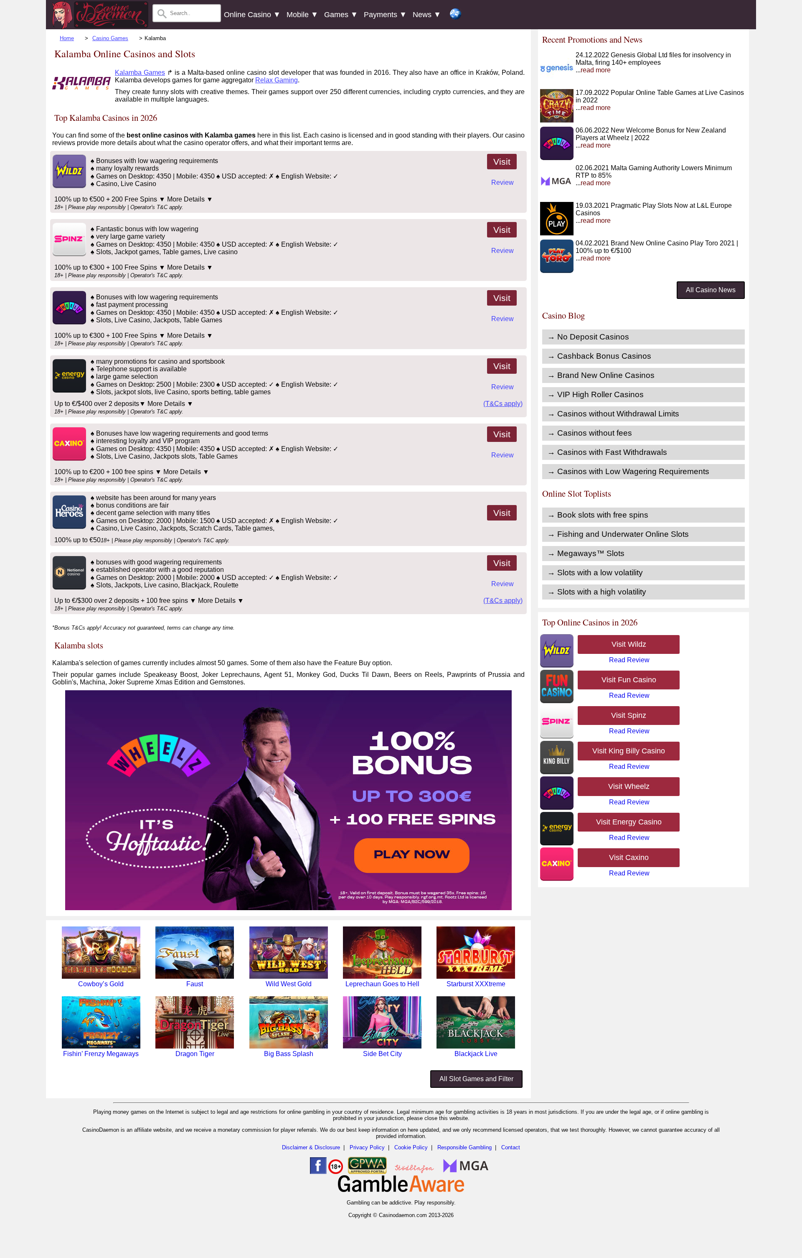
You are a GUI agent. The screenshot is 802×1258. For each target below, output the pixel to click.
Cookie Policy (411, 1147)
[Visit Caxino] (68, 458)
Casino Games (110, 38)
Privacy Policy (367, 1147)
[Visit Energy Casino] (68, 390)
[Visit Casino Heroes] (68, 526)
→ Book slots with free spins (597, 514)
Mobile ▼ (302, 14)
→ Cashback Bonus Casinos (599, 356)
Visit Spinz (628, 715)
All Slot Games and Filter (476, 1078)
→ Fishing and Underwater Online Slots (618, 534)
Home (67, 38)
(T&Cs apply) (503, 403)
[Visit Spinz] (68, 254)
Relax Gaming (276, 80)
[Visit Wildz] (68, 185)
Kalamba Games (140, 72)
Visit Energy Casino (629, 822)
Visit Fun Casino (629, 680)
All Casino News (711, 289)
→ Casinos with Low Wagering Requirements (628, 471)
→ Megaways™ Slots (585, 553)
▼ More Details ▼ (186, 199)
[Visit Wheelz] (68, 322)
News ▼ (427, 14)
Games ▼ (341, 14)
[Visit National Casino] (68, 587)
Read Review (629, 659)
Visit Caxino (629, 857)
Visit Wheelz (629, 786)
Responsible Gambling (464, 1147)
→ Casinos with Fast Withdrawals (607, 452)
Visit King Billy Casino (628, 751)
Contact (510, 1147)
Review (502, 182)
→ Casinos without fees (589, 433)
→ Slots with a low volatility (595, 572)
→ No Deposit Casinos (588, 336)
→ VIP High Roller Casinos (595, 394)
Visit (501, 161)
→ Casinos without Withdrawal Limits (613, 413)
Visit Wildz (629, 644)
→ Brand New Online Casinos (601, 375)
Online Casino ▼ (252, 14)
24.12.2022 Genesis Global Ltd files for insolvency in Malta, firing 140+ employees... (653, 62)
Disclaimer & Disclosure (311, 1147)
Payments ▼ (385, 14)
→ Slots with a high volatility (596, 591)
